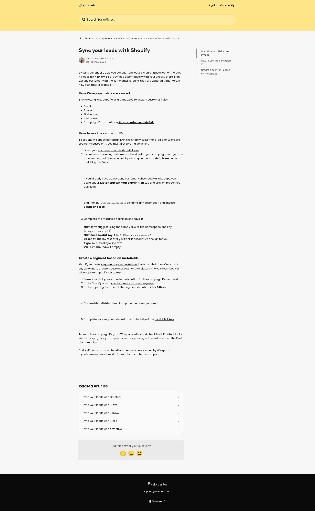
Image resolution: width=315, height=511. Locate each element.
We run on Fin (159, 501)
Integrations (105, 38)
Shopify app (102, 73)
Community (227, 5)
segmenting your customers (119, 264)
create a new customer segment (132, 283)
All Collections (87, 38)
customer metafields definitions (118, 150)
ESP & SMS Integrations (129, 38)
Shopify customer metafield (136, 122)
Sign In (212, 5)
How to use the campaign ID (216, 62)
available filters (164, 319)
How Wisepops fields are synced (215, 53)
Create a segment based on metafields (215, 71)
